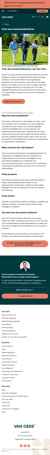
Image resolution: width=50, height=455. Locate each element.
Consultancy (7, 359)
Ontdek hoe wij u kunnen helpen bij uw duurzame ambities (24, 244)
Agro (4, 390)
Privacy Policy (36, 449)
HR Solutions (7, 381)
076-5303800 (12, 11)
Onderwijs (6, 405)
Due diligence (7, 368)
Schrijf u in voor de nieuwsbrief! (14, 337)
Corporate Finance (9, 362)
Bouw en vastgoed (9, 393)
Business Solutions (9, 355)
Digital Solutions (8, 365)
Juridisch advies (8, 377)
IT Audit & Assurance (10, 374)
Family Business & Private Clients (15, 396)
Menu (34, 17)
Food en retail (7, 399)
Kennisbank (6, 324)
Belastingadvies (8, 352)
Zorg (3, 412)
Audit (4, 349)
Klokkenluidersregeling (11, 321)
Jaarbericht (25, 432)
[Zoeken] (43, 17)
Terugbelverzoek (25, 296)
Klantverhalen (7, 327)
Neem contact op (12, 101)
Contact (42, 11)
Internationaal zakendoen (12, 371)
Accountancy (7, 346)
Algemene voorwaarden (25, 439)
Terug (6, 24)
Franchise (6, 402)
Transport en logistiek (10, 409)
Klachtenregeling (9, 318)
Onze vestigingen (9, 331)
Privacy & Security (25, 435)
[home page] (25, 426)
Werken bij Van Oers (10, 334)
